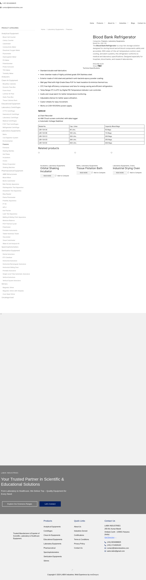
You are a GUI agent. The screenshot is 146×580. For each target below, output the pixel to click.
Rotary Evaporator (9, 164)
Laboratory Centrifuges (11, 107)
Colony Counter (8, 40)
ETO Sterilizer (7, 257)
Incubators (44, 166)
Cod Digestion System (10, 138)
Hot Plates (6, 154)
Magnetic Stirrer (8, 287)
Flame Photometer (9, 197)
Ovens (132, 166)
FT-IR (4, 204)
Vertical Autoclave (9, 277)
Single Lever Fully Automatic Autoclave (16, 274)
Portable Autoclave (9, 271)
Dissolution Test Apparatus (12, 191)
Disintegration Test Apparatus (13, 187)
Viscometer (6, 237)
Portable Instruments (10, 230)
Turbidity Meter (8, 73)
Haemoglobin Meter (9, 57)
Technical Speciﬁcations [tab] (91, 68)
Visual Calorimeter (9, 240)
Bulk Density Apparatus (11, 184)
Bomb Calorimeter (9, 181)
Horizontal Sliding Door (11, 267)
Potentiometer (8, 63)
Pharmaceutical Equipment (12, 171)
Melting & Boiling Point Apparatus (14, 217)
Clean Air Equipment (10, 80)
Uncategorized (8, 297)
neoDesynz (94, 575)
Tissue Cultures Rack (10, 100)
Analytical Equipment (10, 34)
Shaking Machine (9, 167)
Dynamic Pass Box (9, 87)
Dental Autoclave (9, 254)
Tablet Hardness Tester (11, 234)
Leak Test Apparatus (10, 214)
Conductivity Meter (9, 47)
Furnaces (6, 147)
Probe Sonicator (8, 67)
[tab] (91, 68)
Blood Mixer (7, 177)
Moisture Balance (9, 220)
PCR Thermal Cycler (10, 224)
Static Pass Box (8, 97)
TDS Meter (6, 70)
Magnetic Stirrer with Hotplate (13, 291)
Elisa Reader (7, 194)
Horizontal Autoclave (10, 261)
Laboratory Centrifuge (10, 117)
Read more (47, 176)
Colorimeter (7, 44)
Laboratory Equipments (55, 29)
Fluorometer (7, 53)
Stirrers (4, 284)
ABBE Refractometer (10, 174)
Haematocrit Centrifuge (11, 114)
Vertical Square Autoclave (12, 280)
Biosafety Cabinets (9, 84)
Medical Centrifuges (10, 121)
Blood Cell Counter (9, 37)
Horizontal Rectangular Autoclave (14, 264)
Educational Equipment (11, 104)
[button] (19, 504)
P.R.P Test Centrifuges (10, 124)
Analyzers (6, 77)
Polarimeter (7, 227)
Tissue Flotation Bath (89, 168)
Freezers (69, 29)
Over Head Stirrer (9, 294)
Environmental (8, 141)
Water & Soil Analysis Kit (11, 243)
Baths (78, 166)
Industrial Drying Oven (126, 168)
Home (43, 29)
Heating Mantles (8, 151)
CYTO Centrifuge (9, 111)
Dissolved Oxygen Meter (11, 50)
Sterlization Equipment (11, 251)
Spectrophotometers (10, 247)
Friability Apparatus (9, 201)
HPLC (5, 207)
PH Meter (6, 60)
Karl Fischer (7, 210)
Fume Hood (7, 90)
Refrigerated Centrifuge (11, 127)
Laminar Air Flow (8, 94)
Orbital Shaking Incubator (49, 170)
